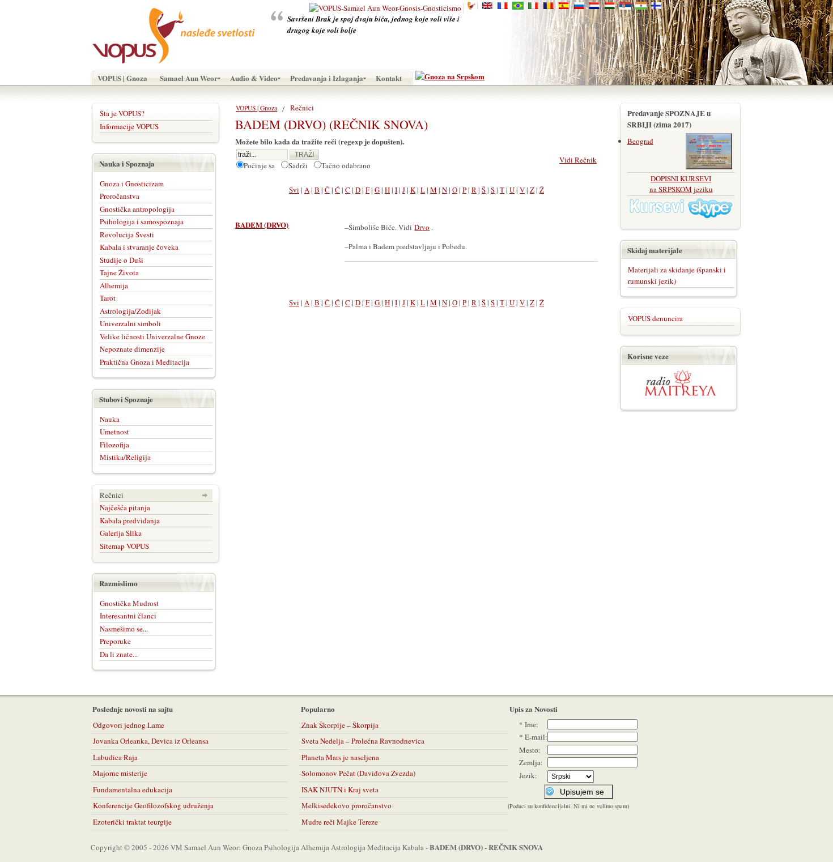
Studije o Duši (121, 260)
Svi (294, 190)
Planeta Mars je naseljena (340, 757)
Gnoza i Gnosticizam (132, 183)
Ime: (531, 724)
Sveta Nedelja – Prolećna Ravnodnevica (362, 741)
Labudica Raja (115, 757)
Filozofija (114, 444)
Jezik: (528, 775)
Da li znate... (119, 654)
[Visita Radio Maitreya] (680, 394)
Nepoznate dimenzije (132, 349)
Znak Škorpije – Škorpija (340, 725)
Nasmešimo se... (124, 629)
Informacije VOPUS (129, 126)
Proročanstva (119, 196)
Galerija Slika (121, 533)
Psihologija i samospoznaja (142, 221)
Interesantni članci (128, 616)
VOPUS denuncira (655, 318)
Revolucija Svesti (127, 234)
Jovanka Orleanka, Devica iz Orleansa (151, 741)
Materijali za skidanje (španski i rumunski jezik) (677, 275)
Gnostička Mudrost (129, 603)
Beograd (640, 141)
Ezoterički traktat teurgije (132, 822)
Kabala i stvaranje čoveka (139, 247)
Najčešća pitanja (125, 507)
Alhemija (114, 285)
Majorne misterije (120, 773)
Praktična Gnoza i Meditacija (144, 362)
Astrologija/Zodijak (130, 311)
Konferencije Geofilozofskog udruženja (153, 805)
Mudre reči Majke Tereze (339, 822)
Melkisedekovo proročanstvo (346, 805)
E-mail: (536, 737)
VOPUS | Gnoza (256, 108)
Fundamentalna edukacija (132, 789)
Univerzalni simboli (130, 323)
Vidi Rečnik (578, 160)
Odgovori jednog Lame (128, 725)
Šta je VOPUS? (122, 113)
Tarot (108, 298)
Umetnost (114, 431)
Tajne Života (119, 272)
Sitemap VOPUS (124, 546)
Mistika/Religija (125, 457)
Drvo (422, 227)
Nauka (110, 419)
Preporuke (115, 641)
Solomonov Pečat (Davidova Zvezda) (358, 773)
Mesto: (530, 750)
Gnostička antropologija (137, 209)
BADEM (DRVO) (261, 224)
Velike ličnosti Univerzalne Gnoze (152, 336)
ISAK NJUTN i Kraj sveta (340, 789)
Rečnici (112, 495)
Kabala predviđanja (130, 520)
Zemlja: (531, 762)
